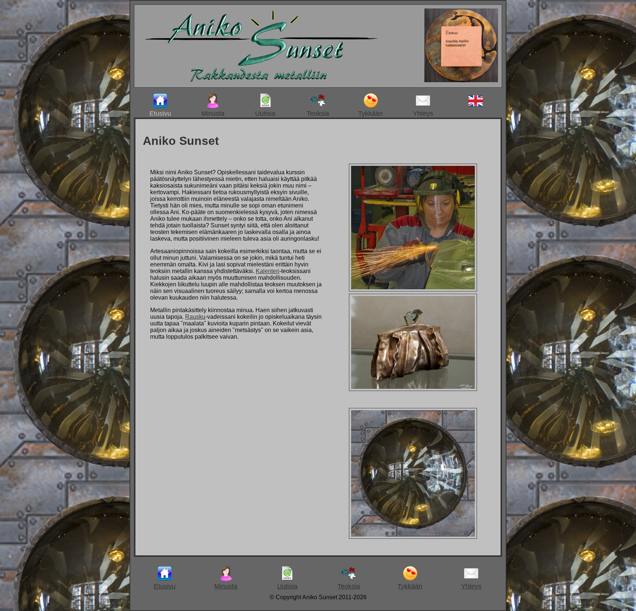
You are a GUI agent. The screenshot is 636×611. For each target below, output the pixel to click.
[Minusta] (413, 290)
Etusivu (160, 113)
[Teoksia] (413, 389)
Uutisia (265, 113)
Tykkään (370, 113)
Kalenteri (267, 271)
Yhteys (423, 113)
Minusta (213, 113)
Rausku (195, 317)
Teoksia (318, 113)
